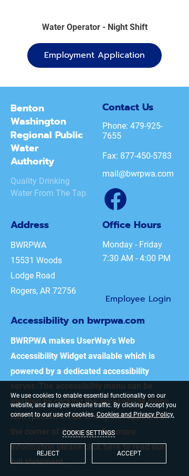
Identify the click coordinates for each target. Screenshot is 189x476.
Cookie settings (88, 433)
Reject (48, 453)
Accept (129, 453)
